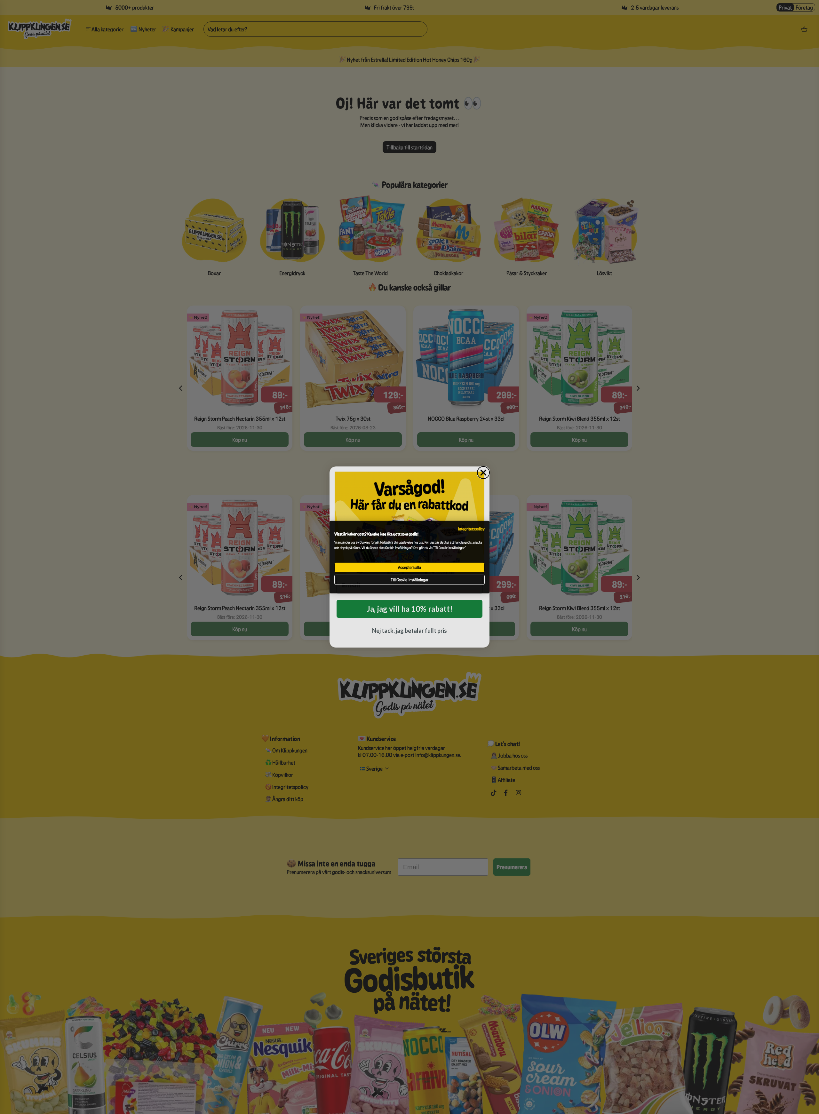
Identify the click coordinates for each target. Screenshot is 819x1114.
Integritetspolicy (471, 528)
